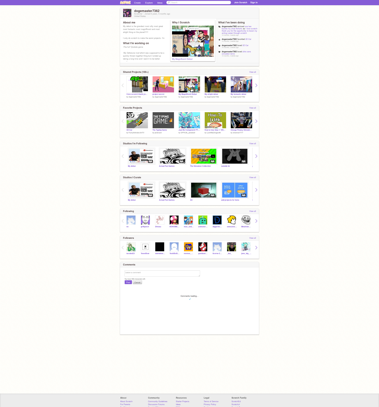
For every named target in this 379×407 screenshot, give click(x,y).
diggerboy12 (218, 226)
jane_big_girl (246, 253)
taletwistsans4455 (160, 253)
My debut (132, 166)
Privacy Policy (210, 404)
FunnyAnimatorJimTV (136, 132)
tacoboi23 (130, 253)
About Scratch (126, 401)
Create (137, 2)
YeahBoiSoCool (174, 253)
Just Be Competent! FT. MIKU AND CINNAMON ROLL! (189, 130)
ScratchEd (236, 401)
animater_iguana (203, 226)
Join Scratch (240, 2)
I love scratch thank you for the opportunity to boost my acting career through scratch (239, 30)
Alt (191, 200)
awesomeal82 (232, 226)
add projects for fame (230, 200)
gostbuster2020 (203, 253)
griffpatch (145, 226)
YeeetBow (145, 253)
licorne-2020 (218, 253)
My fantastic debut (238, 94)
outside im (225, 166)
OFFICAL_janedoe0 (188, 132)
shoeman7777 (238, 132)
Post (128, 282)
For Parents (125, 404)
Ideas (160, 2)
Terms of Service (211, 401)
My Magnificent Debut (182, 58)
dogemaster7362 (135, 96)
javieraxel (158, 132)
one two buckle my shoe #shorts (236, 27)
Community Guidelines (157, 401)
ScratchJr (236, 404)
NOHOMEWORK (174, 226)
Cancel (137, 282)
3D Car (248, 39)
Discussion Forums (156, 404)
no (127, 226)
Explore (149, 2)
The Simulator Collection (200, 166)
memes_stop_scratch (189, 253)
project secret (158, 94)
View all (252, 71)
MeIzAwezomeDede (246, 226)
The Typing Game (159, 130)
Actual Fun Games (167, 166)
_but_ (229, 253)
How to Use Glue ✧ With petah (215, 130)
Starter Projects (182, 401)
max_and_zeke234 (189, 226)
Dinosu (158, 226)
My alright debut (211, 94)
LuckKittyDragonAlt (214, 132)
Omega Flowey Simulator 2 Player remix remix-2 (241, 130)
